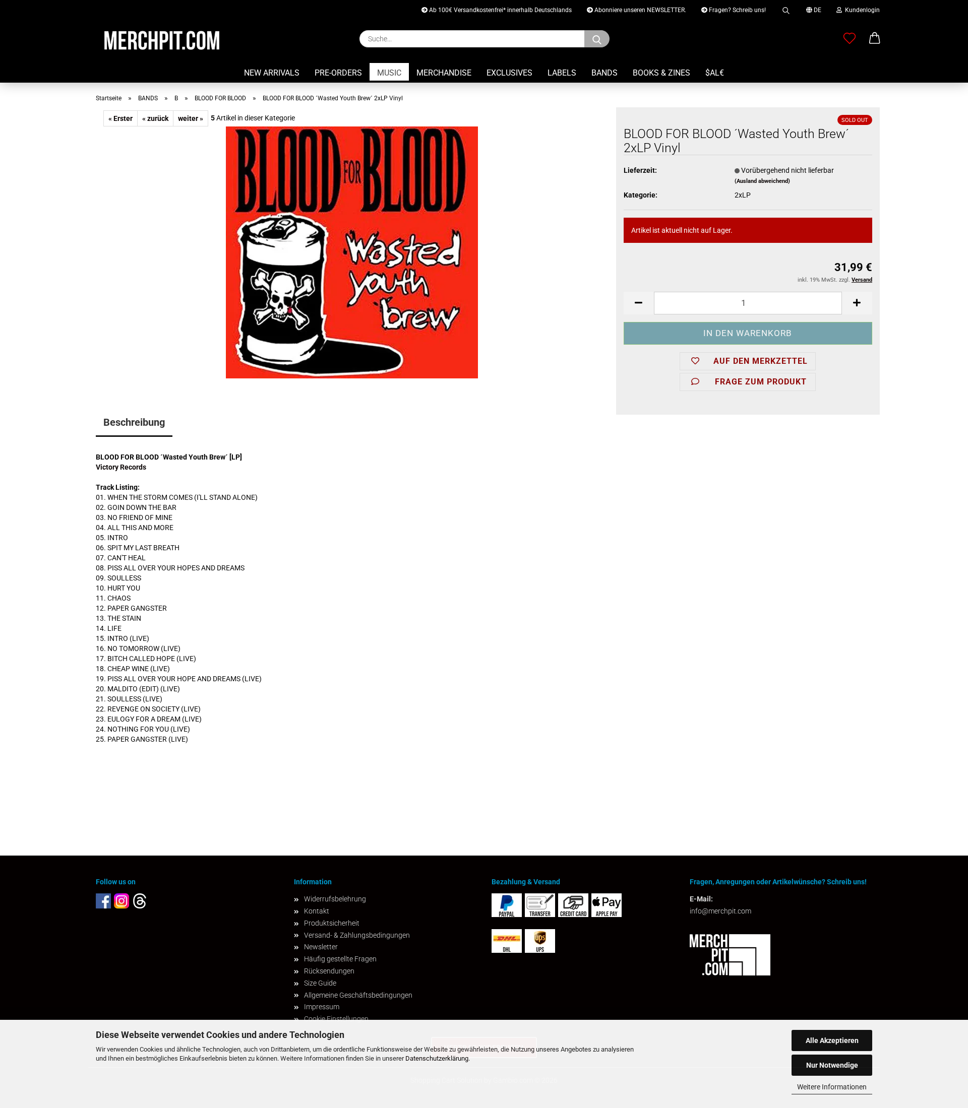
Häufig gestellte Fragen (340, 959)
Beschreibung (134, 422)
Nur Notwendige (832, 1065)
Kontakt (316, 911)
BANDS (604, 73)
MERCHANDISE (443, 73)
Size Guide (320, 983)
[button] (874, 39)
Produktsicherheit (331, 923)
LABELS (562, 73)
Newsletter (321, 947)
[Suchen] (786, 9)
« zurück (155, 118)
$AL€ (714, 73)
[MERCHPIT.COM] (162, 40)
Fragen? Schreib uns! (736, 10)
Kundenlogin (861, 10)
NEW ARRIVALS (271, 73)
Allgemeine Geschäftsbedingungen (358, 995)
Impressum (321, 1007)
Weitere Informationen (832, 1087)
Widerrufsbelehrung (335, 899)
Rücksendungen (329, 971)
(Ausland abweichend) (762, 181)
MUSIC (389, 73)
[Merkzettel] (849, 39)
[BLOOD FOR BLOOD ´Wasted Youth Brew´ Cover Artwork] (352, 252)
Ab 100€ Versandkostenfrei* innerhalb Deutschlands (500, 10)
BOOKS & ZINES (661, 73)
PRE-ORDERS (338, 73)
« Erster (120, 118)
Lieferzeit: (640, 170)
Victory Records (121, 467)
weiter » (190, 118)
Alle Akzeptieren (832, 1040)
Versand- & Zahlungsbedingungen (357, 935)
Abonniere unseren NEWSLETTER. (639, 10)
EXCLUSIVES (509, 73)
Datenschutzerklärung (436, 1058)
